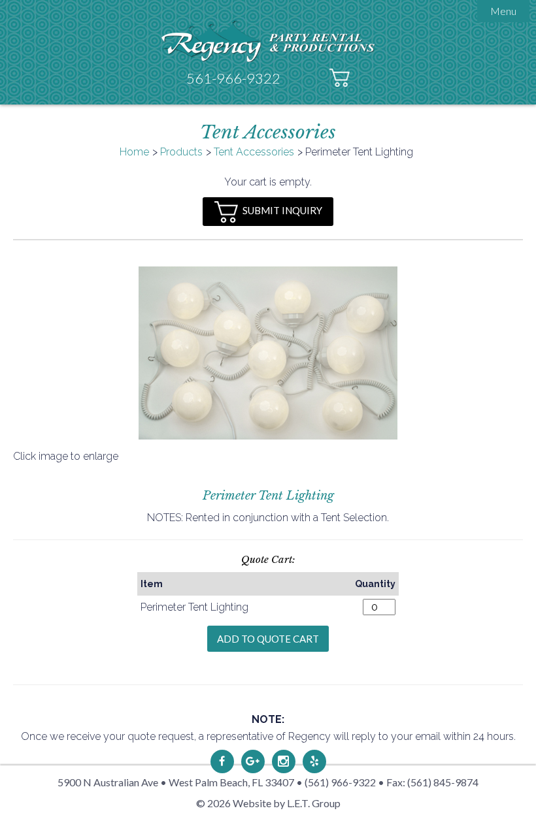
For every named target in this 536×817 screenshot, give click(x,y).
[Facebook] (222, 761)
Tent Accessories (254, 152)
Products (181, 152)
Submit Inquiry (282, 210)
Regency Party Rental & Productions (268, 41)
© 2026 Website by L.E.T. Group (268, 803)
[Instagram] (283, 761)
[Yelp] (314, 761)
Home (134, 152)
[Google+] (253, 761)
